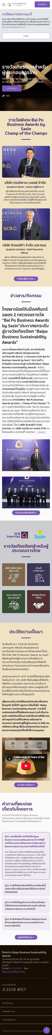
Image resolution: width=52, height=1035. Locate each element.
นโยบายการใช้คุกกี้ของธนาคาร (14, 27)
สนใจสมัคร (12, 88)
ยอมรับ (26, 35)
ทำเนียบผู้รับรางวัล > (26, 278)
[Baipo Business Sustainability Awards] (16, 4)
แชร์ (8, 95)
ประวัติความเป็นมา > (26, 785)
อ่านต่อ (41, 432)
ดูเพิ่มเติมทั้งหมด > (26, 937)
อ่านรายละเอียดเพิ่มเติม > (26, 512)
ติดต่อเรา (42, 4)
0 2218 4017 (16, 968)
